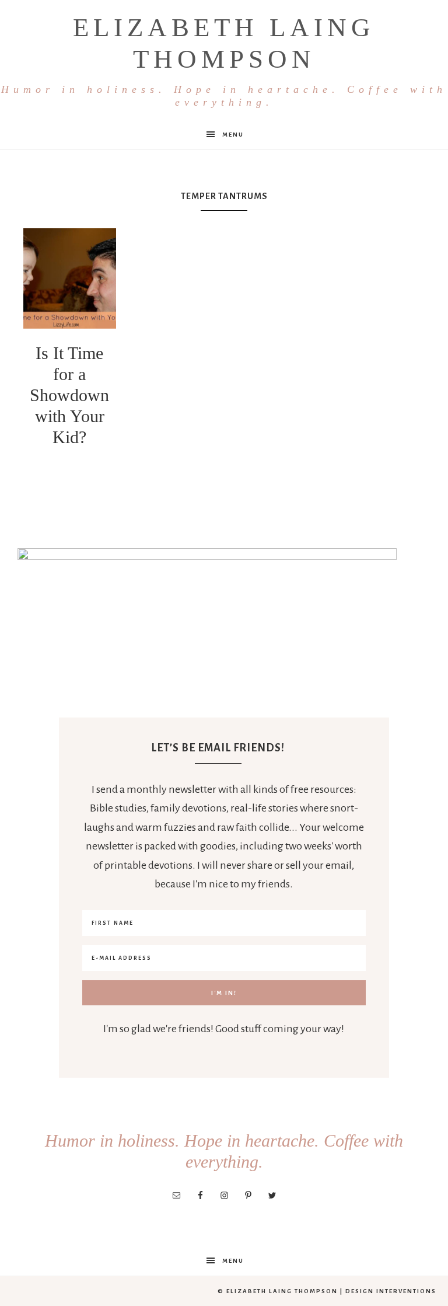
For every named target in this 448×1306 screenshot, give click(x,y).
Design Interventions (390, 1291)
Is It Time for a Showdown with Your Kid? (69, 395)
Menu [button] (233, 134)
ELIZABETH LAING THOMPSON (224, 60)
